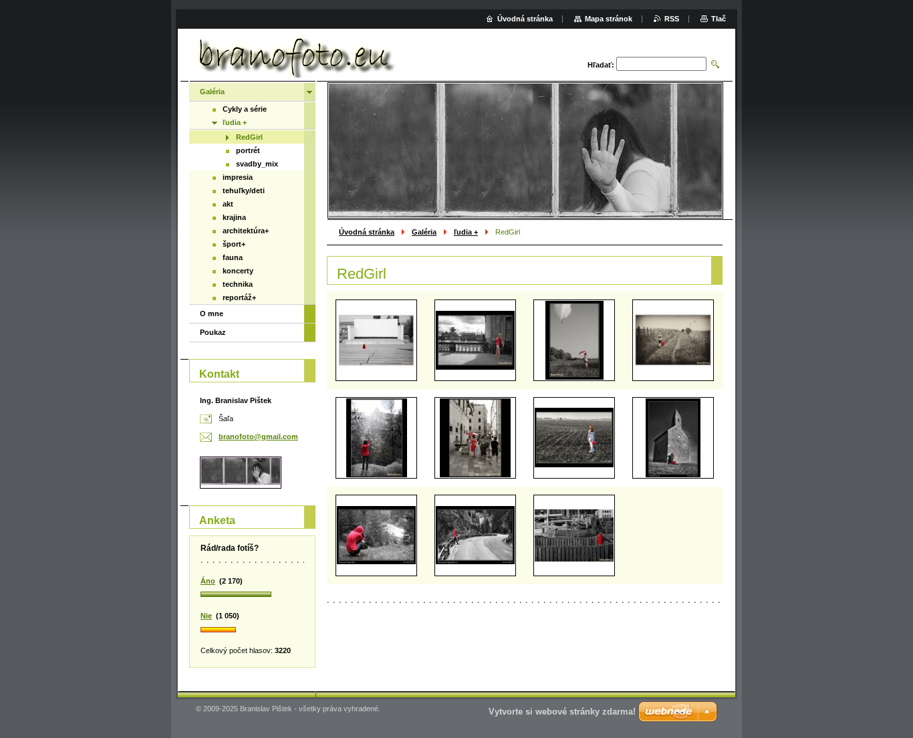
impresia (238, 177)
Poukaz (213, 332)
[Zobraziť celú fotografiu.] (376, 340)
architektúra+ (246, 231)
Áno (208, 581)
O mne (211, 314)
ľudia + (466, 232)
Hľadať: (601, 65)
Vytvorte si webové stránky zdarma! (562, 712)
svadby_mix (257, 164)
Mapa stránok (608, 19)
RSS (671, 19)
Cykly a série (245, 109)
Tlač (718, 19)
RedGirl (249, 137)
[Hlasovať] (252, 595)
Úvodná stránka (366, 232)
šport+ (234, 244)
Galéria (424, 232)
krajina (234, 217)
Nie (206, 616)
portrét (248, 150)
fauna (233, 257)
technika (238, 284)
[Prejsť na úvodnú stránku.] (294, 56)
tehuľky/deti (244, 191)
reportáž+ (239, 297)
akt (228, 204)
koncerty (238, 271)
